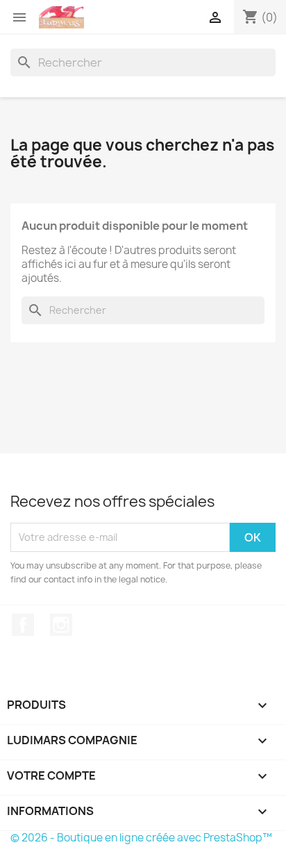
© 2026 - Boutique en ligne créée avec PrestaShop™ (141, 837)
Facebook (23, 625)
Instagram (61, 625)
